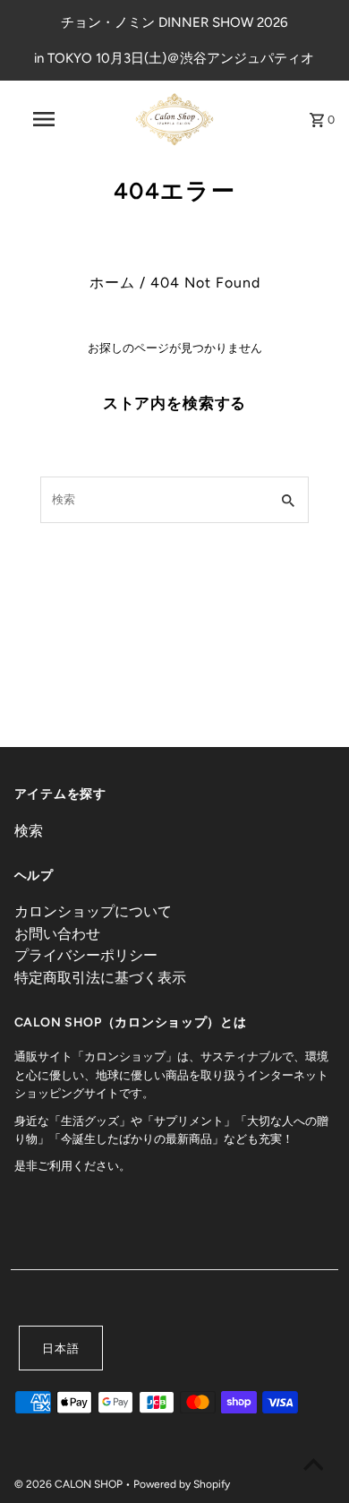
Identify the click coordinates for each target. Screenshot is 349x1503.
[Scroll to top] (313, 1467)
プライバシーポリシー (85, 955)
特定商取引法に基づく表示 (100, 977)
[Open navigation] (43, 119)
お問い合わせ (57, 933)
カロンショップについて (93, 911)
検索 (28, 830)
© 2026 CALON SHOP (69, 1484)
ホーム (112, 282)
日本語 (61, 1348)
